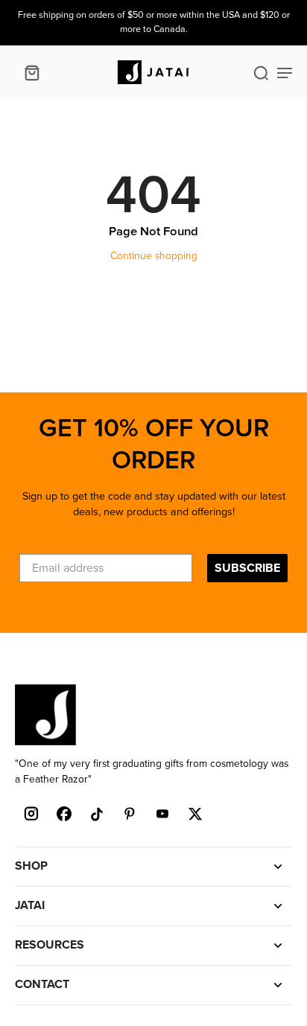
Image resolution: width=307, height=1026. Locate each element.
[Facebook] (64, 813)
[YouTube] (162, 813)
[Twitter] (195, 813)
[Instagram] (31, 813)
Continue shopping (153, 255)
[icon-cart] (31, 72)
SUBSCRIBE (247, 568)
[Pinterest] (129, 813)
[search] (260, 72)
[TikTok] (96, 813)
